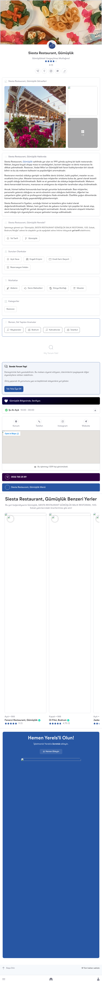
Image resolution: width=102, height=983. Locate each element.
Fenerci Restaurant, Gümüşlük (21, 720)
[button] (3, 979)
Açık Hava (14, 259)
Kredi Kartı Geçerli (60, 259)
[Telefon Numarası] (37, 71)
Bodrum (35, 330)
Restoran (11, 309)
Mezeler (80, 288)
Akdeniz (13, 288)
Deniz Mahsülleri (35, 288)
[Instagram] (51, 71)
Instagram (63, 426)
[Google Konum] (44, 71)
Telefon (39, 426)
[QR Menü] (57, 71)
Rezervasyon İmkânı (19, 267)
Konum (16, 426)
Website (86, 426)
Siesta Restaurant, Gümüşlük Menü (28, 487)
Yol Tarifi (14, 239)
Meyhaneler (15, 330)
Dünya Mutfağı (59, 288)
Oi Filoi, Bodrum (58, 720)
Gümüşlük (28, 162)
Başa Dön (10, 968)
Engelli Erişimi (36, 259)
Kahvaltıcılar (54, 330)
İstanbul (74, 330)
